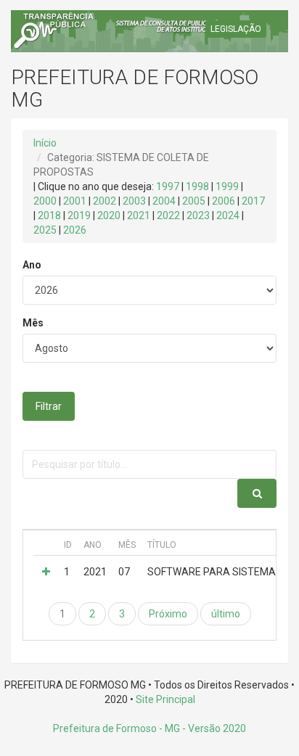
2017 (253, 201)
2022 (168, 215)
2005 (193, 201)
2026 (74, 230)
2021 (138, 215)
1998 (197, 186)
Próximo (168, 614)
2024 (227, 215)
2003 (134, 201)
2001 (74, 201)
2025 (45, 230)
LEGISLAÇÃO (235, 29)
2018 (49, 215)
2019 (79, 215)
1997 (167, 186)
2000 (45, 201)
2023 (198, 215)
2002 (104, 201)
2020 (108, 215)
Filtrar (49, 406)
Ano (31, 265)
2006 (223, 201)
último (225, 614)
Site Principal (165, 699)
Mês (33, 323)
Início (45, 143)
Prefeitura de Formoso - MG (116, 728)
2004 (164, 201)
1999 (227, 186)
